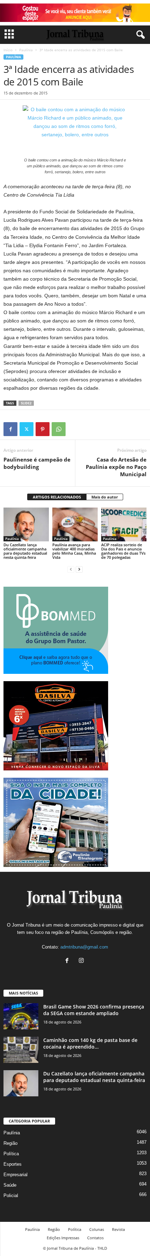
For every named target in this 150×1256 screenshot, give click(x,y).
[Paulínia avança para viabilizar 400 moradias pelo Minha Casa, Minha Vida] (75, 524)
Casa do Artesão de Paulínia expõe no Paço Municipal (116, 467)
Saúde (9, 1185)
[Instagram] (82, 961)
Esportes (12, 1164)
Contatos (95, 1237)
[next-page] (79, 569)
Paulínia (26, 49)
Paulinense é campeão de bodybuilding (36, 463)
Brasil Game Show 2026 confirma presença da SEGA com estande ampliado (93, 1010)
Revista (118, 1229)
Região (10, 1143)
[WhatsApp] (59, 429)
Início (8, 49)
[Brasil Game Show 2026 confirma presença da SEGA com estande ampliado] (20, 1016)
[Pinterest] (43, 429)
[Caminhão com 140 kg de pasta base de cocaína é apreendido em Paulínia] (20, 1050)
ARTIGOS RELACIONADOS (57, 497)
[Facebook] (10, 429)
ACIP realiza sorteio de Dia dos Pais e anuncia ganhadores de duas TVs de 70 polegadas (123, 551)
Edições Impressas (63, 1237)
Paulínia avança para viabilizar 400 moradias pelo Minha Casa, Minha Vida (74, 551)
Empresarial (15, 1174)
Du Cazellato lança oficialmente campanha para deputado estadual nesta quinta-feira (25, 551)
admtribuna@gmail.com (84, 947)
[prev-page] (70, 569)
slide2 (26, 403)
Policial (10, 1195)
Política (11, 1153)
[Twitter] (26, 429)
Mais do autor (104, 497)
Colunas (96, 1229)
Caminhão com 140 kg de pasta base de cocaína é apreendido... (90, 1043)
